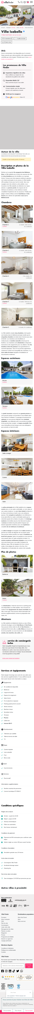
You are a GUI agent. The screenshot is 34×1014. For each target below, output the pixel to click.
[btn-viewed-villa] (24, 2)
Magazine (4, 933)
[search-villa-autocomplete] (21, 2)
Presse (3, 935)
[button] (17, 167)
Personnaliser (7, 1010)
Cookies (3, 952)
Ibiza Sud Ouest (7, 35)
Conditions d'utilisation (7, 948)
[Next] (19, 23)
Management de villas (7, 929)
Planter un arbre (5, 931)
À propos (3, 917)
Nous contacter (5, 919)
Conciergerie (4, 925)
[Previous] (14, 23)
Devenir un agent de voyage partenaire (7, 939)
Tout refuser (18, 1010)
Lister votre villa (5, 927)
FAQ (2, 921)
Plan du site (4, 923)
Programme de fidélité (7, 937)
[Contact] (19, 2)
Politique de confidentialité (8, 950)
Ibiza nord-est (21, 921)
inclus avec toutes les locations (10, 658)
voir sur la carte (16, 35)
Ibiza (19, 919)
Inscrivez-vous (29, 965)
